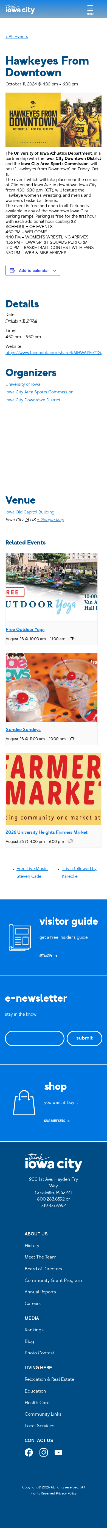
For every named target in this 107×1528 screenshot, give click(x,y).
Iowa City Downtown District (32, 400)
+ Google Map (50, 520)
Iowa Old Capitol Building (29, 512)
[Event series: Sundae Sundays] (72, 738)
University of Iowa (22, 385)
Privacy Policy (66, 1493)
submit (84, 1038)
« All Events (16, 37)
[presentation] (51, 587)
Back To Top (100, 543)
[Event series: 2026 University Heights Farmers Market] (70, 841)
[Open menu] (90, 9)
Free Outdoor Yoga (25, 630)
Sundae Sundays (23, 730)
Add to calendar (34, 270)
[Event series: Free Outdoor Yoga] (72, 638)
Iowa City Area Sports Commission (39, 392)
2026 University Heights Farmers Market (47, 832)
